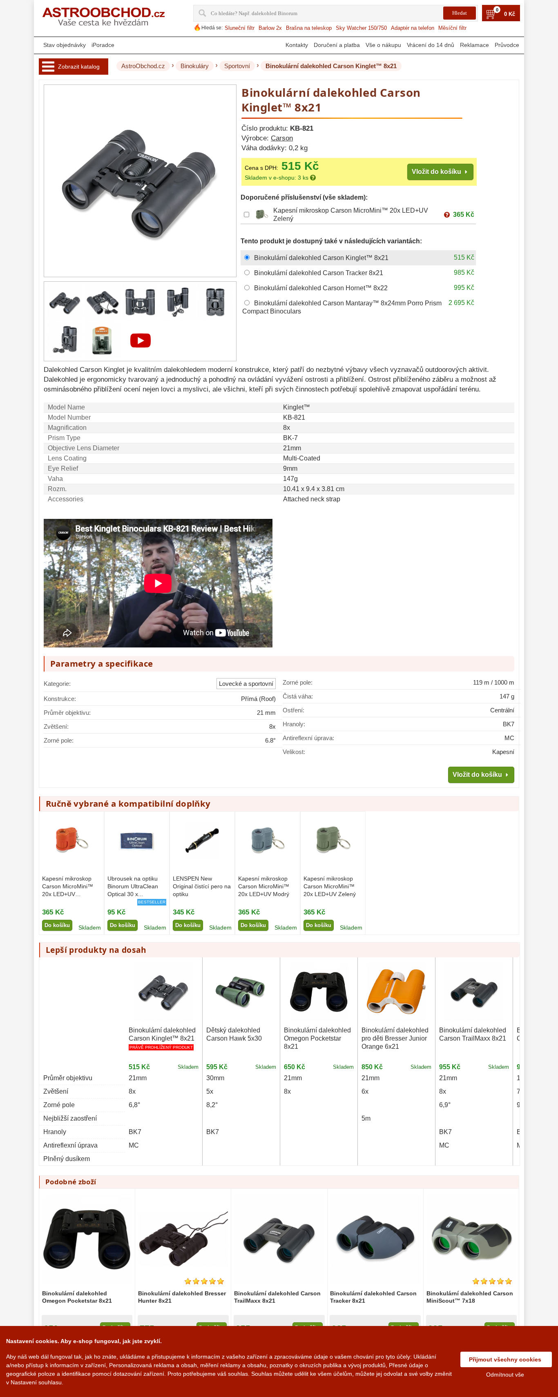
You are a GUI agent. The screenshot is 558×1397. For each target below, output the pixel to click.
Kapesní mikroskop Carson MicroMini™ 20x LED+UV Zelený (330, 886)
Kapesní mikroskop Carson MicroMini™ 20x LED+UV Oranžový (67, 887)
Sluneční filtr (239, 28)
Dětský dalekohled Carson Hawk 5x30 (234, 1034)
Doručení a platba (337, 45)
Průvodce (507, 45)
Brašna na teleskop (309, 28)
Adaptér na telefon (412, 28)
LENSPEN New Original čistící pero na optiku (202, 886)
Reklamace (474, 45)
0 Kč (509, 14)
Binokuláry (195, 65)
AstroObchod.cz (143, 65)
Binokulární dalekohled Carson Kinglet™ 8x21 (162, 1034)
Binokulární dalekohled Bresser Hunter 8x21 (182, 1297)
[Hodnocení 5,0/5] (204, 1281)
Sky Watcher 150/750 (361, 28)
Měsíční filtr (452, 28)
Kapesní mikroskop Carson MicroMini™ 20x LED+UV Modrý (263, 886)
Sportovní (237, 65)
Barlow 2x (270, 28)
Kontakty (297, 45)
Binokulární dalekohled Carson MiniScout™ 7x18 (469, 1297)
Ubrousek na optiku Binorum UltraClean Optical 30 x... (132, 886)
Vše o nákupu (383, 45)
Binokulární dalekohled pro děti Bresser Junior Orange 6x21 (395, 1038)
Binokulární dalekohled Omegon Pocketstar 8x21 (317, 1038)
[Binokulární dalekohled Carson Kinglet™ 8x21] (65, 302)
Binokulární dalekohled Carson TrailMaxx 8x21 (472, 1034)
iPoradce (103, 45)
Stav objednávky (64, 45)
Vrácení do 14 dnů (430, 45)
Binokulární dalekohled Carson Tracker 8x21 (373, 1297)
